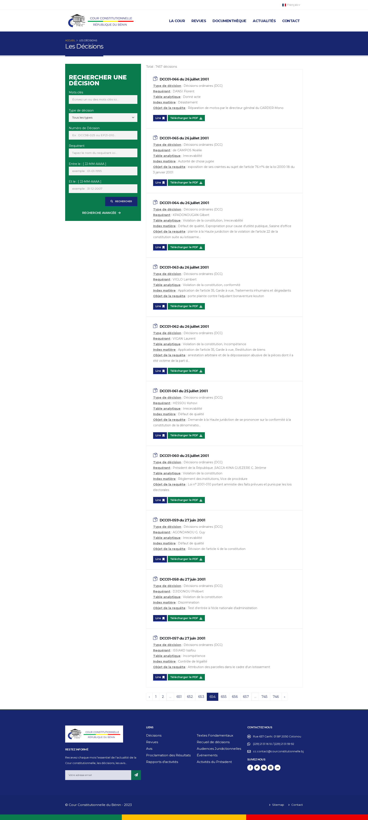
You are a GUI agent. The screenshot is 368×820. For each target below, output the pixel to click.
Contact (291, 21)
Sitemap (277, 804)
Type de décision (81, 110)
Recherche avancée (99, 213)
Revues (198, 21)
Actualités (264, 21)
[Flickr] (271, 768)
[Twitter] (257, 768)
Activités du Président (214, 762)
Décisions (153, 735)
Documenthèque (229, 21)
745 (264, 697)
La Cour (177, 21)
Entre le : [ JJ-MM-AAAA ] (87, 164)
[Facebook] (250, 768)
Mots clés (76, 92)
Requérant (77, 146)
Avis (149, 749)
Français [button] (292, 4)
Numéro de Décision (84, 128)
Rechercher (123, 201)
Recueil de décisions (213, 742)
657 (246, 697)
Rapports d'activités (162, 762)
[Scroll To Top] (360, 815)
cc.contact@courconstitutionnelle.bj (278, 751)
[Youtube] (264, 768)
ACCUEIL (70, 40)
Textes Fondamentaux (215, 735)
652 (190, 697)
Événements (207, 755)
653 (201, 697)
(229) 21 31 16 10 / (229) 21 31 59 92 (273, 744)
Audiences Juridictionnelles (219, 749)
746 (276, 697)
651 (179, 697)
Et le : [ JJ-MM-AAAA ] (85, 181)
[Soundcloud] (277, 768)
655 (224, 697)
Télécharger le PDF (184, 118)
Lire (158, 118)
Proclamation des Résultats (168, 755)
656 (235, 697)
